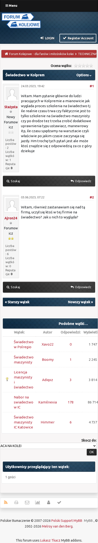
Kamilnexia (47, 402)
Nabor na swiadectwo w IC (23, 402)
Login (49, 38)
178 (71, 402)
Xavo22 (48, 344)
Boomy (48, 359)
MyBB (88, 521)
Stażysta (11, 107)
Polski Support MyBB (66, 521)
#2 (92, 197)
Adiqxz (47, 380)
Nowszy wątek (79, 302)
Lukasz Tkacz (50, 540)
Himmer (47, 422)
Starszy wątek (18, 302)
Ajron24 (11, 218)
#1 (92, 86)
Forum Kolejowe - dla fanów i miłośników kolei (41, 53)
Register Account (80, 38)
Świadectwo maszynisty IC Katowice (24, 422)
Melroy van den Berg (57, 526)
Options (82, 75)
